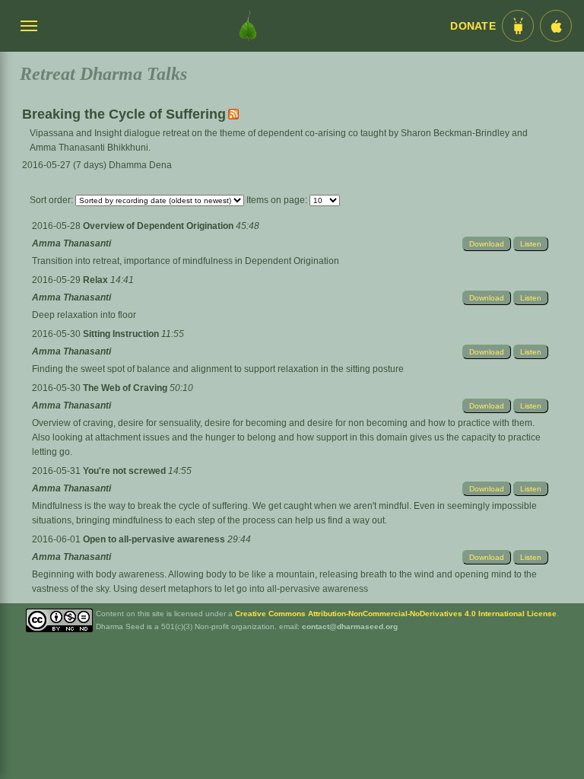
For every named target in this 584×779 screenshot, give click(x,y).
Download (486, 244)
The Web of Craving (126, 388)
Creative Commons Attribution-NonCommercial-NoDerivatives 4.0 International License (396, 613)
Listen (530, 244)
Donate (473, 26)
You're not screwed (125, 471)
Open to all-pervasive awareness (155, 539)
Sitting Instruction (122, 334)
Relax (96, 280)
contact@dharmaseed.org (350, 626)
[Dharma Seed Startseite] (248, 26)
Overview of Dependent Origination (159, 226)
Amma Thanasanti (71, 243)
